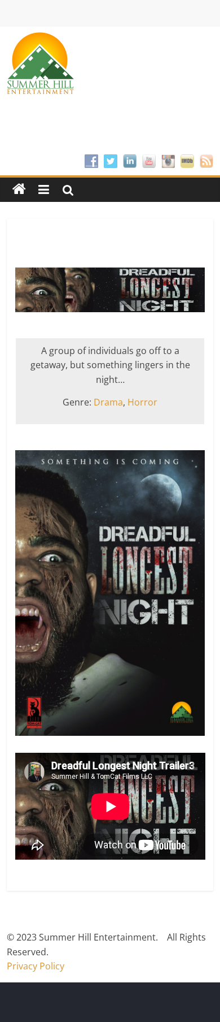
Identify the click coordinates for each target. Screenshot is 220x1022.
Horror (142, 402)
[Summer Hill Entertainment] (19, 189)
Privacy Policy (35, 966)
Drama (108, 402)
